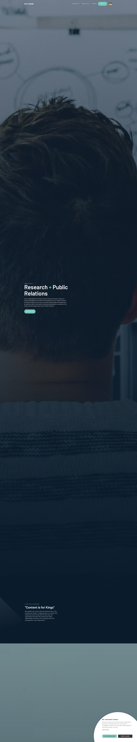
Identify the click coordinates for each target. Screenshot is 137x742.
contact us (30, 311)
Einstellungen (125, 736)
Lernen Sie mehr (105, 729)
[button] (76, 3)
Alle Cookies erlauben (109, 736)
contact (102, 3)
